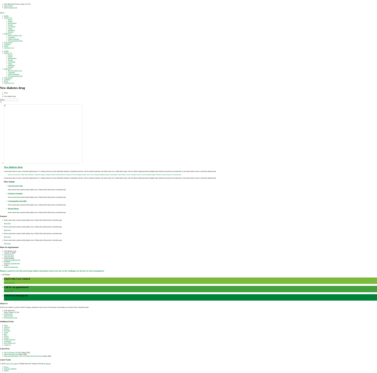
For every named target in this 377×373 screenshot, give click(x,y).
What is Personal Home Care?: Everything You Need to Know (23, 356)
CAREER (7, 44)
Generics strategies (15, 193)
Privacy (10, 19)
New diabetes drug (13, 167)
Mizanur (48, 363)
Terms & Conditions (10, 369)
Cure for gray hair (15, 186)
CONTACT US (9, 48)
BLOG (6, 46)
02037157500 (8, 6)
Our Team (7, 330)
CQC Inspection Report (15, 41)
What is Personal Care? (11, 354)
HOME (6, 16)
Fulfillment (11, 30)
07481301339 (8, 314)
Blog (5, 334)
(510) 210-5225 (9, 254)
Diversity (11, 32)
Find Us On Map (9, 283)
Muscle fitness (13, 209)
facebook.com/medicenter (12, 263)
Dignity (10, 21)
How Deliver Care (9, 343)
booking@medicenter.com (12, 260)
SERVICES (7, 34)
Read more (7, 223)
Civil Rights (11, 26)
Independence (12, 23)
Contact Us (7, 345)
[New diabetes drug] (43, 163)
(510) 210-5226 (9, 256)
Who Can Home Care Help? (13, 352)
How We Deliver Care (15, 35)
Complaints (11, 37)
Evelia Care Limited (11, 363)
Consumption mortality (17, 201)
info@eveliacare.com (10, 7)
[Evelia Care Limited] (2, 12)
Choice (10, 28)
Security (10, 25)
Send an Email (8, 300)
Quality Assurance (13, 39)
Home (6, 93)
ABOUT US (8, 18)
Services (6, 329)
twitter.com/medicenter (11, 267)
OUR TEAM (8, 42)
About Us (7, 327)
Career (6, 332)
